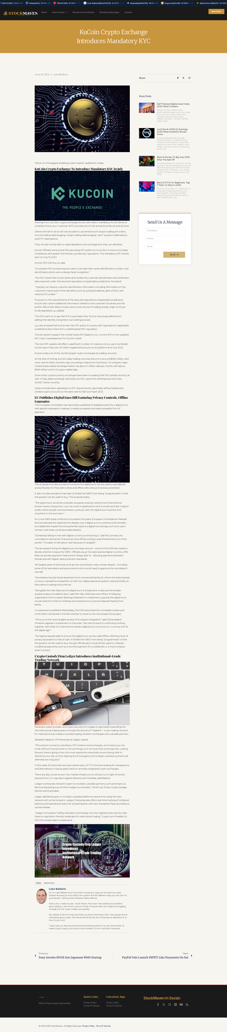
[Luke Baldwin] (41, 896)
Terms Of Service (91, 1005)
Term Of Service (103, 1026)
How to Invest (58, 12)
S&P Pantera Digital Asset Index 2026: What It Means (173, 105)
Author (38, 883)
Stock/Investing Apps (109, 12)
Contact (128, 12)
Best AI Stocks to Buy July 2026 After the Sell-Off (173, 158)
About (44, 12)
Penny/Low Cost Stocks (83, 12)
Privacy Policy (90, 1002)
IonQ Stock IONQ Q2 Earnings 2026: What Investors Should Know (172, 132)
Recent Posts (49, 883)
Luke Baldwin (57, 889)
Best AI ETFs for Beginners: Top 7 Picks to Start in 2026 (173, 183)
